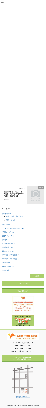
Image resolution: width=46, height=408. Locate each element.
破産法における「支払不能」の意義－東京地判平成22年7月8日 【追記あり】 (14, 194)
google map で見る (23, 396)
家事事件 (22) (6, 213)
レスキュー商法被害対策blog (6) (13, 228)
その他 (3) (5, 270)
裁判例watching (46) (9, 243)
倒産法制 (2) (6, 224)
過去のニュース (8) (8, 236)
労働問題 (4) (6, 262)
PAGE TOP (43, 394)
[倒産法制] (35, 191)
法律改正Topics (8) (8, 266)
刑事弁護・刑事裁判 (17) (10, 255)
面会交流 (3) (10, 220)
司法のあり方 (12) (8, 251)
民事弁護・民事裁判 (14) (10, 259)
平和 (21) (5, 240)
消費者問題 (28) (7, 247)
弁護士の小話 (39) (8, 232)
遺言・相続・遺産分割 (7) (15, 216)
